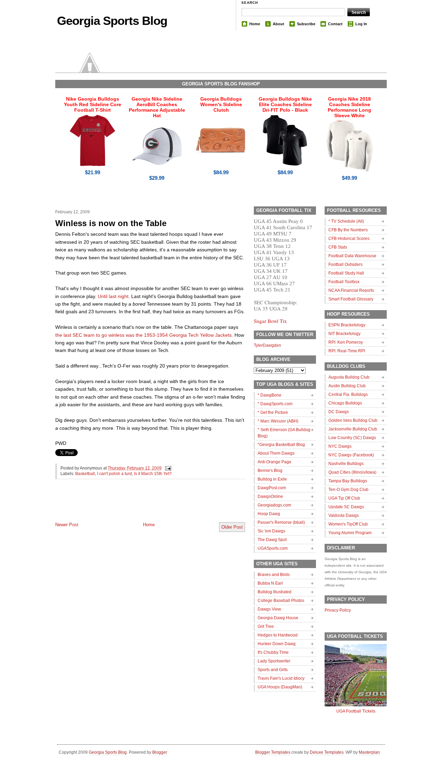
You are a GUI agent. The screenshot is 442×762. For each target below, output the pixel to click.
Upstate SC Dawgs (346, 506)
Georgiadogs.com (274, 505)
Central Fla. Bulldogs (348, 394)
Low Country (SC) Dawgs (352, 437)
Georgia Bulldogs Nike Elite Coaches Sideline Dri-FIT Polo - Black (285, 104)
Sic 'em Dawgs (271, 531)
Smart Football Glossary (350, 299)
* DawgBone (269, 395)
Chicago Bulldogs (345, 403)
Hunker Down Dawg (277, 643)
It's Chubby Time (273, 652)
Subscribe (306, 24)
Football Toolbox (343, 281)
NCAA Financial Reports (351, 290)
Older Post (232, 527)
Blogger (159, 752)
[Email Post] (167, 468)
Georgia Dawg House (278, 617)
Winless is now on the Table (110, 223)
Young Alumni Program (350, 532)
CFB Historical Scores (348, 238)
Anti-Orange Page (274, 461)
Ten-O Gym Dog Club (348, 489)
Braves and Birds (274, 574)
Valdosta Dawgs (343, 515)
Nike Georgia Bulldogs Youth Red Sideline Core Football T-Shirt (92, 104)
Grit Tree (266, 626)
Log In (361, 24)
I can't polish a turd (114, 473)
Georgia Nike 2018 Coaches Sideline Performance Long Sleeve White (349, 107)
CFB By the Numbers (348, 229)
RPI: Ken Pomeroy (345, 342)
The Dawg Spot (272, 539)
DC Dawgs (338, 411)
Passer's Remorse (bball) (281, 522)
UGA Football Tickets (355, 711)
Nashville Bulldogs (346, 463)
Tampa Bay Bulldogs (347, 480)
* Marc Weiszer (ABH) (278, 421)
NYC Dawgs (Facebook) (351, 455)
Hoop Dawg (269, 513)
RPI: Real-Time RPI (346, 351)
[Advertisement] (136, 506)
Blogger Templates (272, 752)
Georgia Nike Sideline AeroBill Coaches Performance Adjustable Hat (157, 107)
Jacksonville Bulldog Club (352, 429)
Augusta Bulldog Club (348, 377)
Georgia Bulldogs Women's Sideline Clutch (221, 104)
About (278, 24)
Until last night (113, 296)
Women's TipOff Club (348, 524)
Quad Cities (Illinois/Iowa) (352, 472)
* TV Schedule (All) (346, 221)
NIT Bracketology (344, 333)
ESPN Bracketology (346, 325)
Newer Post (66, 524)
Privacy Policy (338, 610)
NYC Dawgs (340, 446)
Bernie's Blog (270, 470)
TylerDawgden (267, 345)
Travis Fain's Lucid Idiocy (281, 678)
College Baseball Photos (281, 600)
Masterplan (369, 752)
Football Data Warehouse (352, 255)
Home (254, 24)
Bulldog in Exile (272, 479)
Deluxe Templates (327, 752)
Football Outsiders (345, 264)
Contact (335, 24)
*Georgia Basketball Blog (281, 444)
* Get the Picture (273, 412)
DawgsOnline (270, 496)
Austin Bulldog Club (347, 385)
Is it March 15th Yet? (153, 473)
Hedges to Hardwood (278, 635)
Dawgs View (269, 609)
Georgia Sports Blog (112, 20)
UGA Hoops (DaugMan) (280, 687)
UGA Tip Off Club (344, 498)
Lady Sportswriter (274, 661)
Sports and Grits (273, 669)
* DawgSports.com (275, 403)
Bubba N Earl (270, 583)
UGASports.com (273, 548)
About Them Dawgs (276, 453)
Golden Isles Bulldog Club (352, 420)
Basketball (85, 473)
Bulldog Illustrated (274, 591)
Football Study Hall (346, 273)
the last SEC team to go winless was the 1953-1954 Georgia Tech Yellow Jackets (143, 335)
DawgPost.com (272, 487)
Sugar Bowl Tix (270, 320)
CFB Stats (337, 247)
